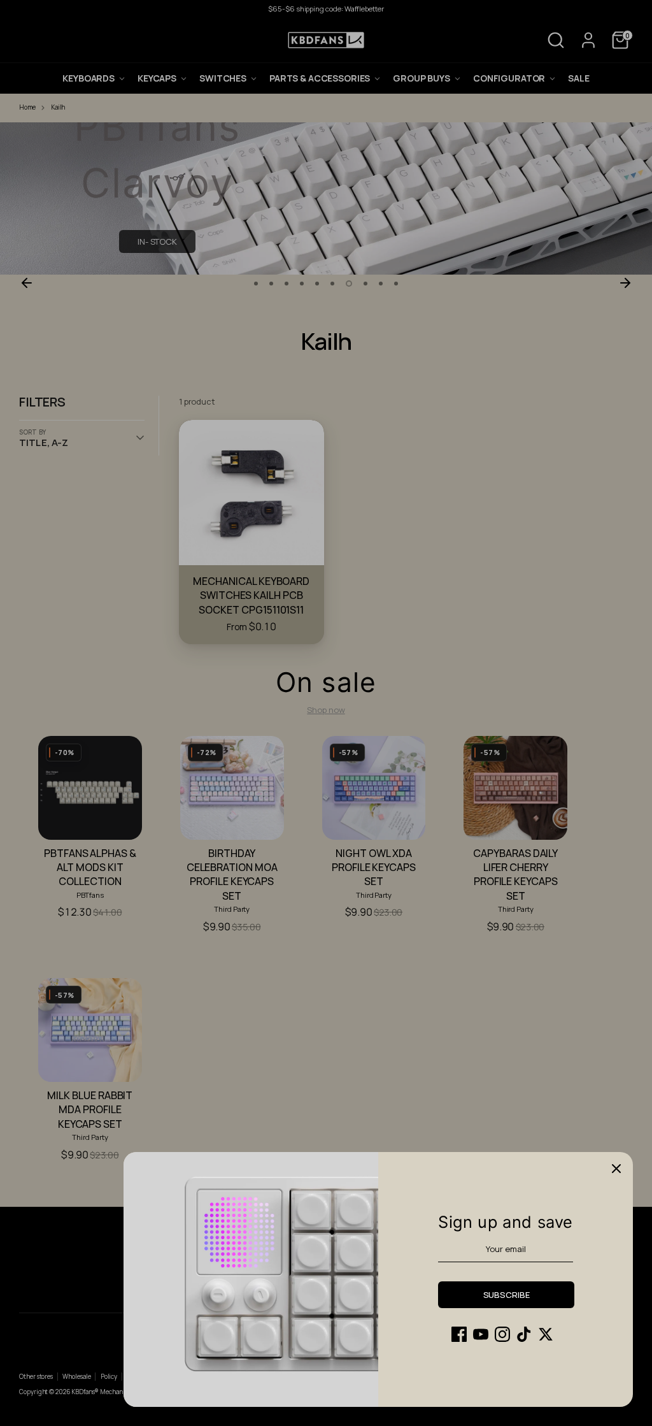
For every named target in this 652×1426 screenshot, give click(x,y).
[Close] (616, 1169)
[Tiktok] (524, 1334)
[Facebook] (459, 1334)
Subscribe (506, 1294)
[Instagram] (502, 1334)
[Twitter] (545, 1334)
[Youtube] (480, 1334)
